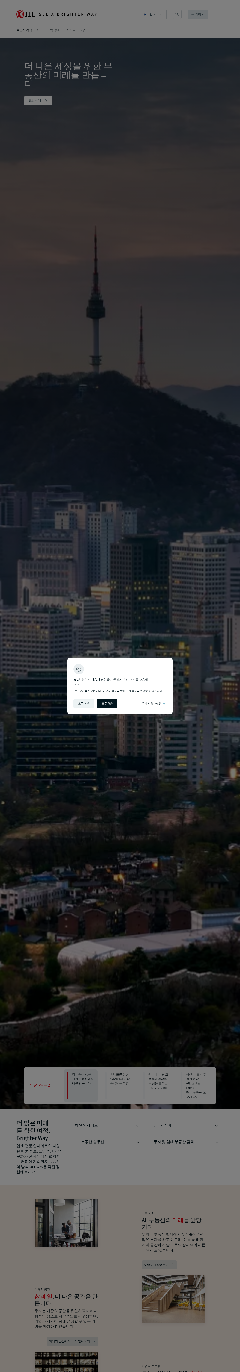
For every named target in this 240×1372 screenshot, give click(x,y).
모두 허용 (107, 703)
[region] (120, 686)
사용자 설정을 (111, 691)
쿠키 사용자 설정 (154, 703)
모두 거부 (83, 703)
